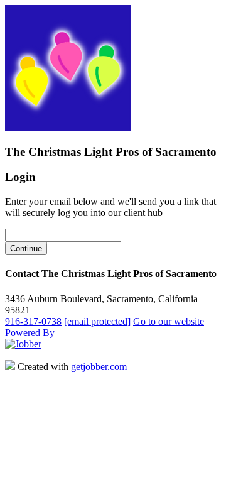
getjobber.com (99, 366)
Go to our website (168, 321)
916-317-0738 (33, 321)
